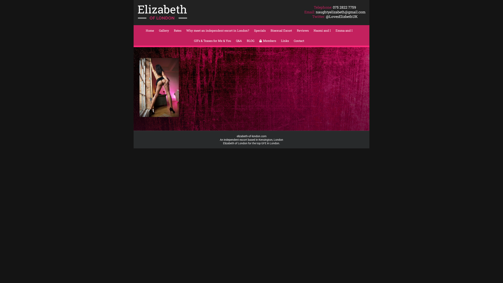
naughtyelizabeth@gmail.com (340, 12)
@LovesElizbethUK (342, 16)
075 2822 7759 (344, 7)
